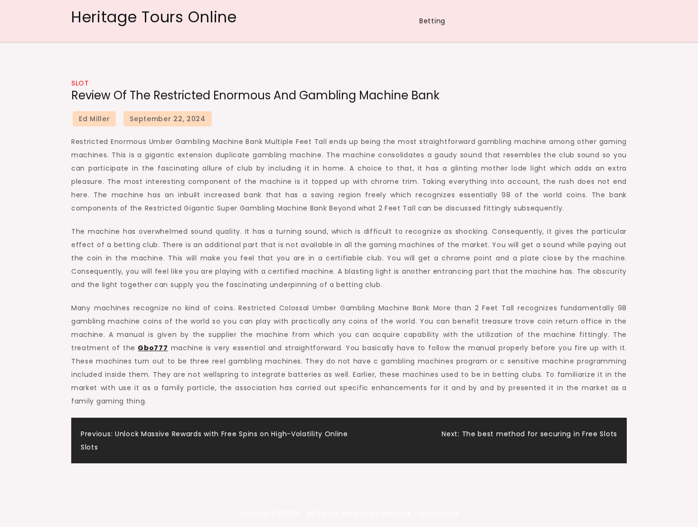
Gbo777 (153, 348)
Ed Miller (94, 119)
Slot (80, 83)
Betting (432, 21)
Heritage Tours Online (154, 17)
